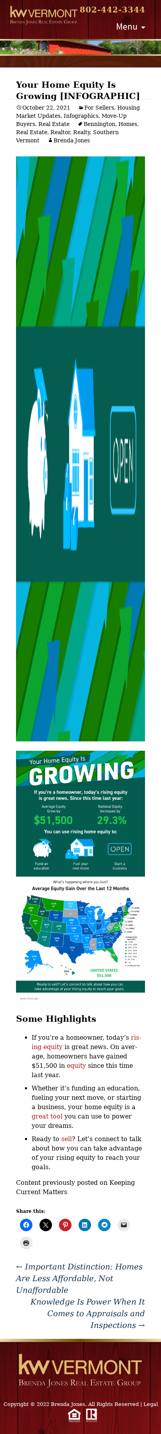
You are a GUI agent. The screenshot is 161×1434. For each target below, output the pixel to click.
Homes (127, 124)
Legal (150, 1404)
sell (66, 1139)
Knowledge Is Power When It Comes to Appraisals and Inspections (87, 1313)
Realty (81, 132)
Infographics (81, 116)
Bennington (99, 124)
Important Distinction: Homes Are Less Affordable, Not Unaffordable (79, 1278)
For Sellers (99, 108)
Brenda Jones (72, 140)
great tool (47, 1116)
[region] (80, 47)
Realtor (60, 132)
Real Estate (54, 124)
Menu (127, 26)
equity (76, 1065)
